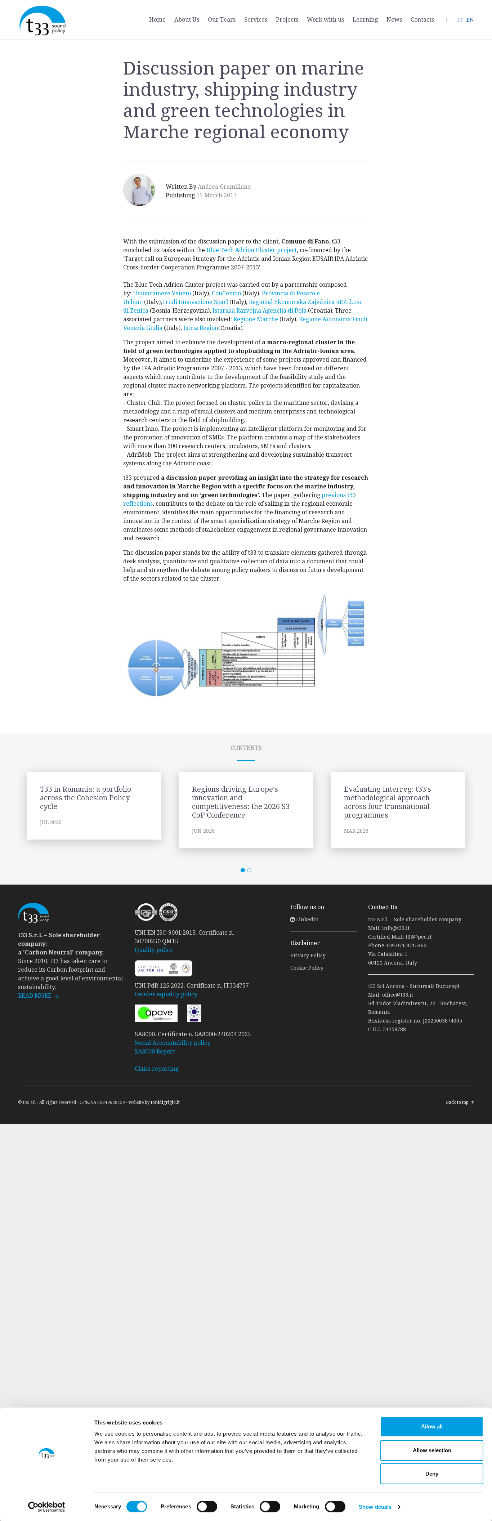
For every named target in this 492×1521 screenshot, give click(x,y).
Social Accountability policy (172, 1042)
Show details (375, 1507)
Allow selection (432, 1450)
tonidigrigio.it (165, 1102)
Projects (287, 19)
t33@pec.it (418, 937)
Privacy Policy (308, 955)
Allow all (432, 1426)
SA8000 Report (155, 1051)
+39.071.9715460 (406, 945)
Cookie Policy (306, 968)
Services (255, 19)
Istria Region (200, 328)
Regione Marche (255, 319)
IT (460, 20)
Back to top (457, 1102)
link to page (94, 810)
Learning (365, 19)
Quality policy (154, 950)
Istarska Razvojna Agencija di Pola (260, 310)
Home (157, 19)
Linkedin (307, 919)
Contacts (422, 19)
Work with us (325, 19)
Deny (431, 1474)
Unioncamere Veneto (162, 293)
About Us (186, 19)
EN (470, 20)
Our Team (222, 19)
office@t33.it (397, 995)
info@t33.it (396, 928)
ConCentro (226, 293)
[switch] (207, 1506)
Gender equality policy (166, 994)
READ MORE (35, 995)
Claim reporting (157, 1068)
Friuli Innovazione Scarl (195, 302)
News (394, 19)
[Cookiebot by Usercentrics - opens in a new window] (46, 1507)
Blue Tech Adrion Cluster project (251, 250)
